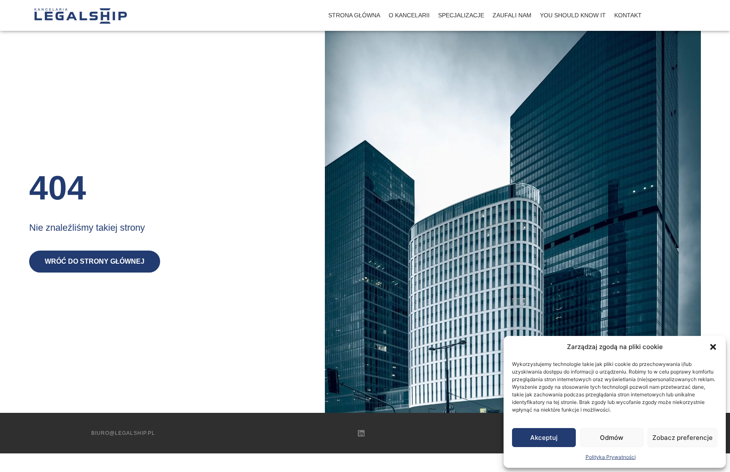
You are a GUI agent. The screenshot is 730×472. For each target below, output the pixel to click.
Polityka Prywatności (611, 457)
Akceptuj (544, 438)
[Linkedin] (361, 433)
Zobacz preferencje (682, 438)
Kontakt (628, 15)
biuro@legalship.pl (123, 433)
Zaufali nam (512, 15)
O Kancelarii (409, 15)
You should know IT (573, 15)
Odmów (611, 438)
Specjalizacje (461, 15)
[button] (713, 347)
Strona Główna (354, 15)
